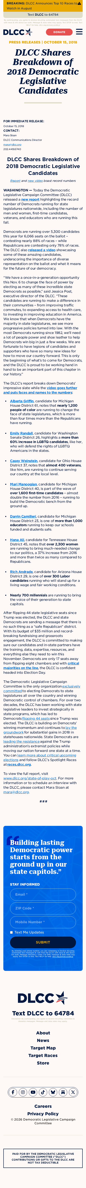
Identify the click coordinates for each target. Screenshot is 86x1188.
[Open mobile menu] (79, 32)
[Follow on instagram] (23, 1092)
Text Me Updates (29, 932)
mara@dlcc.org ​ (12, 144)
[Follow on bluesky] (53, 1092)
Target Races (43, 1055)
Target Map (43, 1047)
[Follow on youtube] (33, 1092)
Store (43, 1063)
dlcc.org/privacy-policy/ (62, 956)
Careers (43, 1106)
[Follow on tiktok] (43, 1092)
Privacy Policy (43, 1113)
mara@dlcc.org (16, 792)
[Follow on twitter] (73, 1092)
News (43, 1040)
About (43, 1032)
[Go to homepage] (43, 998)
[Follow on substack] (63, 1092)
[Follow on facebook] (13, 1092)
